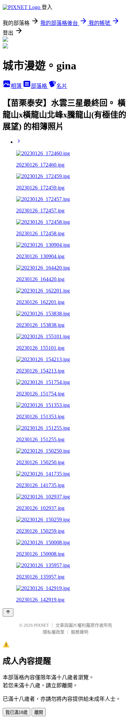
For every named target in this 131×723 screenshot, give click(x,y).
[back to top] (8, 612)
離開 (38, 712)
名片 (61, 86)
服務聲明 (79, 631)
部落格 (39, 86)
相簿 (17, 86)
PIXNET (41, 625)
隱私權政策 (53, 631)
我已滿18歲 (16, 712)
